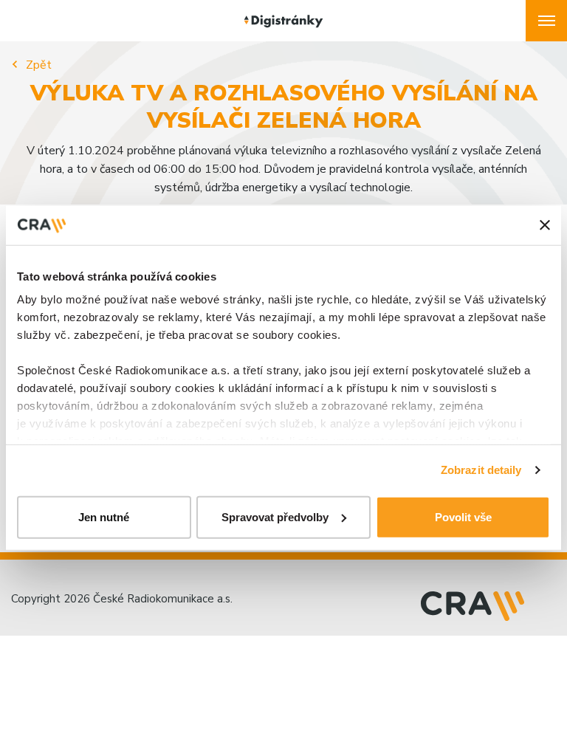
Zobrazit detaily (481, 470)
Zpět (39, 65)
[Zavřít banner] (545, 225)
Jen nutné (103, 516)
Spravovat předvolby (275, 516)
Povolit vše (463, 516)
